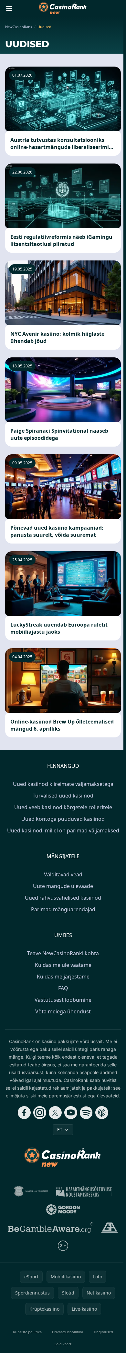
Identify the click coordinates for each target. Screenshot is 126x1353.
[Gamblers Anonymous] (109, 1227)
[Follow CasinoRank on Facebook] (24, 1112)
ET (59, 1129)
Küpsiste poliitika (27, 1331)
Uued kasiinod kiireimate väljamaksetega (63, 783)
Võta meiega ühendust (63, 1011)
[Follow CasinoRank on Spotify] (86, 1112)
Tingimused (103, 1331)
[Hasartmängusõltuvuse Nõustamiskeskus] (84, 1191)
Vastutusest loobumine (63, 999)
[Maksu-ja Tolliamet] (31, 1191)
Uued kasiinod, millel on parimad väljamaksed (63, 830)
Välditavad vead (63, 874)
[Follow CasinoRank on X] (55, 1112)
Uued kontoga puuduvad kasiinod (63, 818)
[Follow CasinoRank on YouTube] (70, 1112)
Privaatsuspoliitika (67, 1331)
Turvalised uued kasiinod (63, 795)
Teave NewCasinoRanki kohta (63, 953)
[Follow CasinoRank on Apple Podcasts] (101, 1112)
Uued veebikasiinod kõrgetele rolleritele (63, 807)
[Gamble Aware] (50, 1227)
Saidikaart (63, 1343)
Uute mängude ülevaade (63, 886)
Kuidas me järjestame (63, 976)
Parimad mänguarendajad (63, 909)
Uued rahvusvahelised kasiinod (63, 897)
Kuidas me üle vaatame (63, 964)
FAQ (63, 988)
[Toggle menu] (9, 8)
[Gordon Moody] (63, 1209)
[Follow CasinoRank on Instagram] (39, 1112)
